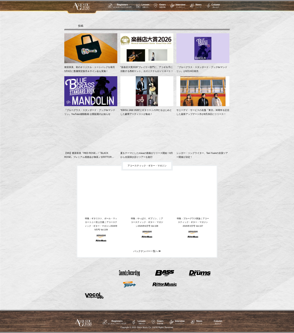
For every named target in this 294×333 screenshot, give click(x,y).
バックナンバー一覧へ (145, 251)
